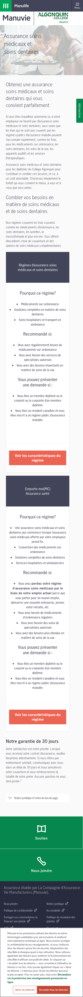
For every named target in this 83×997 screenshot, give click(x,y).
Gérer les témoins (25, 989)
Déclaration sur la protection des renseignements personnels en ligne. (39, 978)
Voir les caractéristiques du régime (38, 457)
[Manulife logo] (6, 6)
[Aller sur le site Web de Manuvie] (17, 17)
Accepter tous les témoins (53, 989)
